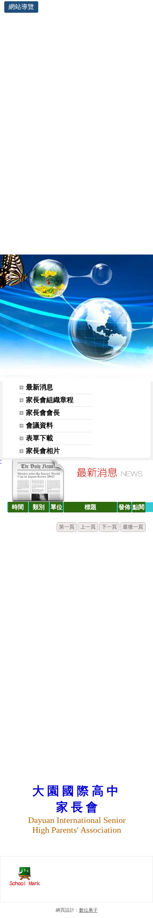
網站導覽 (21, 6)
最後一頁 (133, 527)
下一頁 (109, 527)
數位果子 (88, 909)
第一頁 (66, 527)
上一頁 (88, 527)
